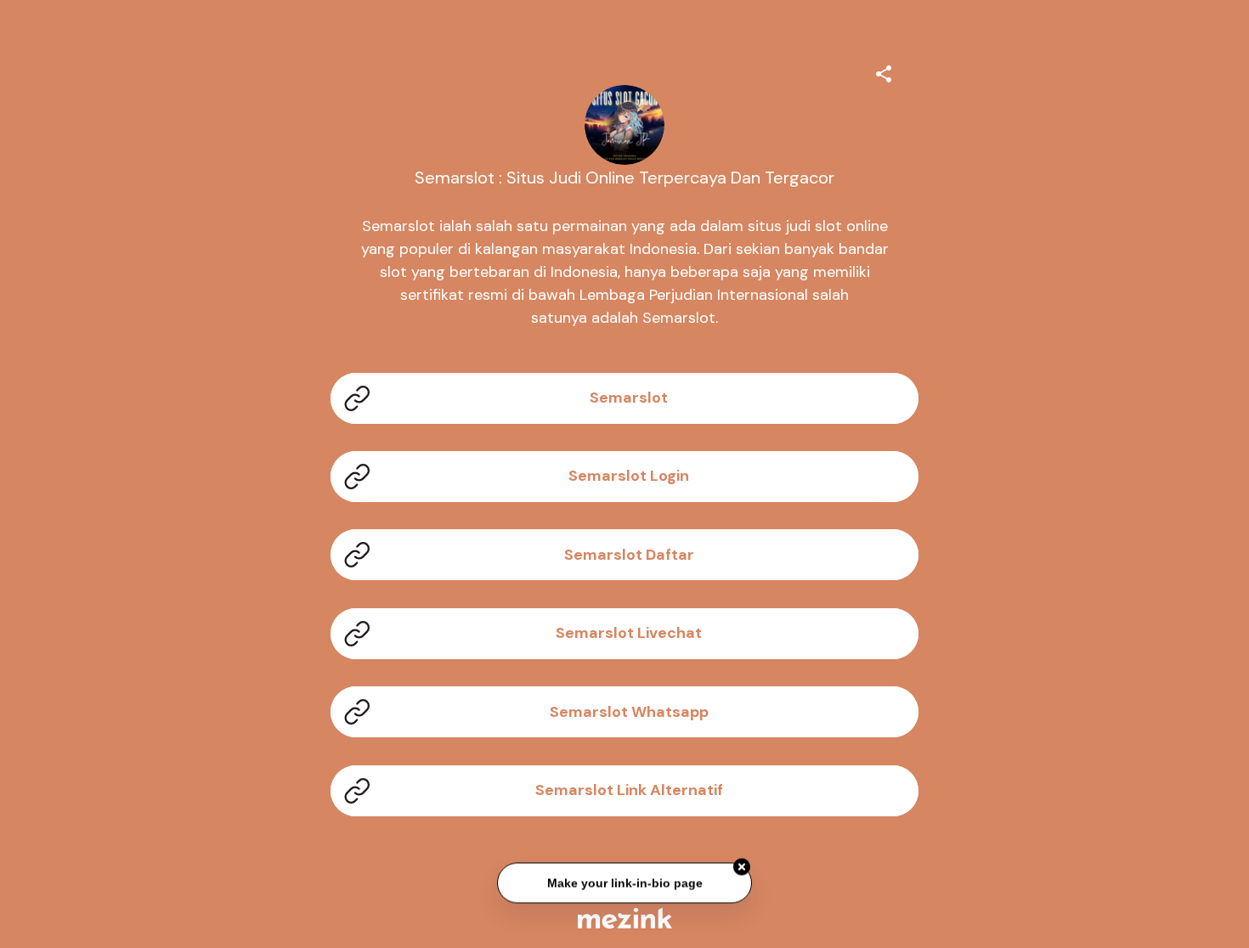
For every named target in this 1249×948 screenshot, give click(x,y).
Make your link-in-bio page (624, 883)
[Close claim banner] (741, 867)
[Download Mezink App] (625, 917)
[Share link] (883, 71)
